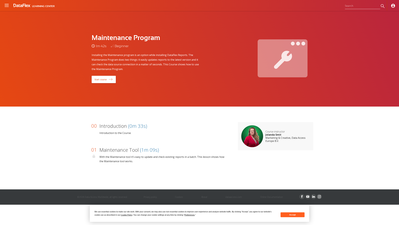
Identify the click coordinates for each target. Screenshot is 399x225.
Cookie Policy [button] (126, 215)
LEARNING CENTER (43, 6)
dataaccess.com (233, 196)
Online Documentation (271, 196)
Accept (292, 215)
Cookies (179, 196)
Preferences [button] (189, 215)
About (204, 196)
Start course (100, 79)
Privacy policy (150, 196)
